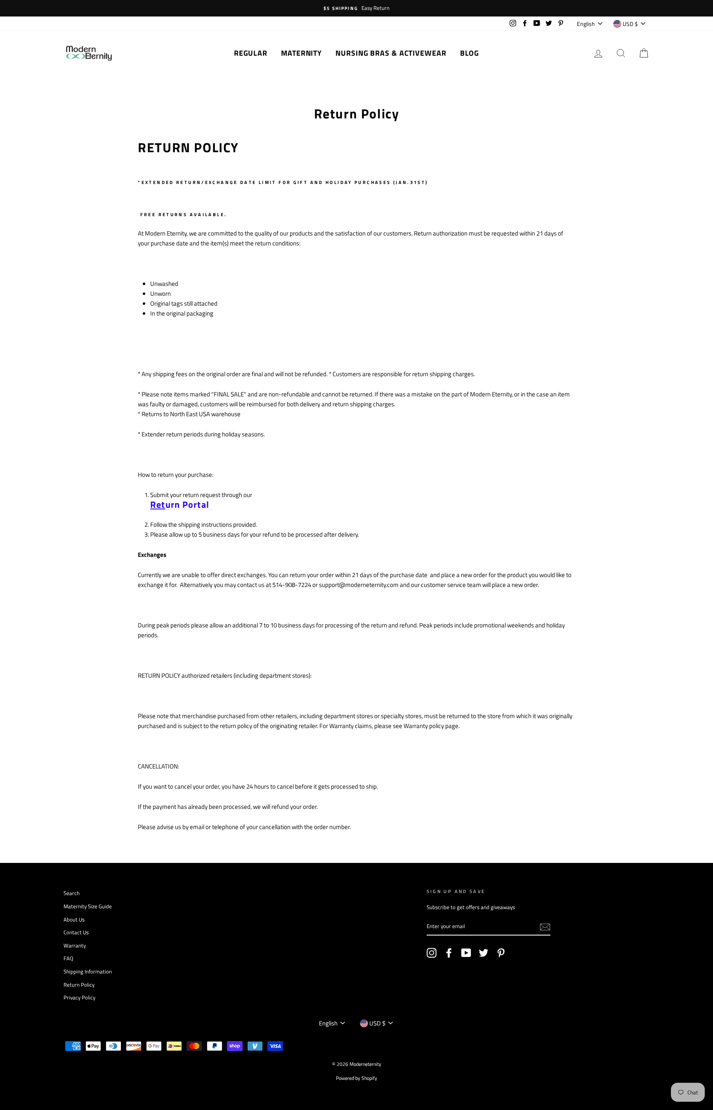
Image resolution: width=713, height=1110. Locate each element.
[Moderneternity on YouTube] (466, 953)
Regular (250, 53)
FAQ (68, 958)
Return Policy (79, 985)
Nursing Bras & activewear (390, 53)
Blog (469, 53)
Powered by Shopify (356, 1078)
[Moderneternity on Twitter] (484, 953)
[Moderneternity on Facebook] (449, 953)
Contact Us (76, 932)
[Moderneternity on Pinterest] (501, 953)
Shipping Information (88, 972)
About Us (74, 920)
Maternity (301, 53)
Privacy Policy (79, 998)
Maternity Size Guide (88, 906)
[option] (356, 8)
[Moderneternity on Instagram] (432, 953)
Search (72, 893)
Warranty (75, 946)
